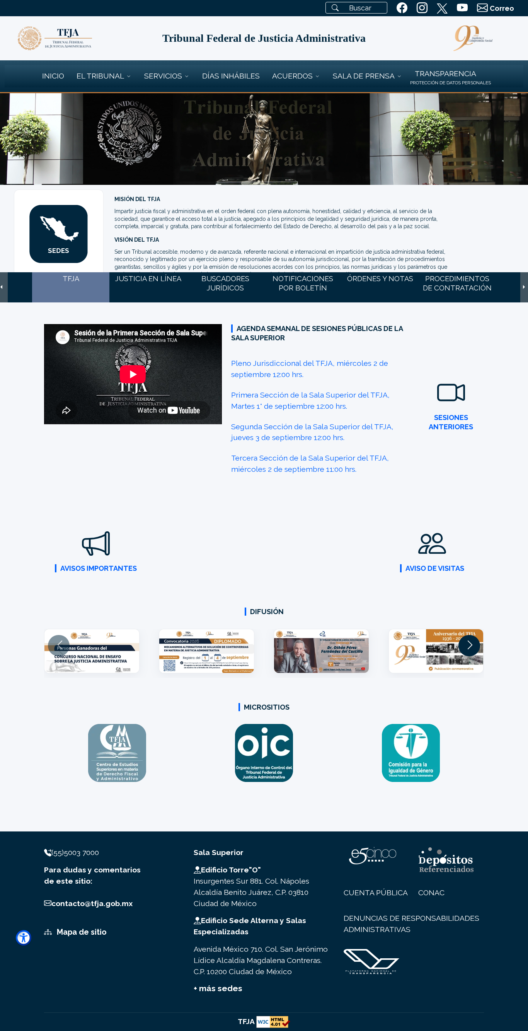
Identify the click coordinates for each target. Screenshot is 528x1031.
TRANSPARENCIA (445, 73)
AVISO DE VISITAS (434, 568)
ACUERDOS (292, 76)
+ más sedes (218, 988)
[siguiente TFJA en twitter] (442, 7)
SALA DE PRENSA (364, 76)
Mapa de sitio (81, 932)
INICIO (53, 76)
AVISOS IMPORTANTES (98, 568)
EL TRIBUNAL (100, 76)
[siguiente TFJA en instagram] (422, 8)
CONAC (431, 892)
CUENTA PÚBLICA (376, 892)
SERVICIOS (163, 76)
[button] (469, 645)
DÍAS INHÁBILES (231, 76)
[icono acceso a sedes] (58, 233)
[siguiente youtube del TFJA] (462, 8)
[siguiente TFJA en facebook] (402, 8)
